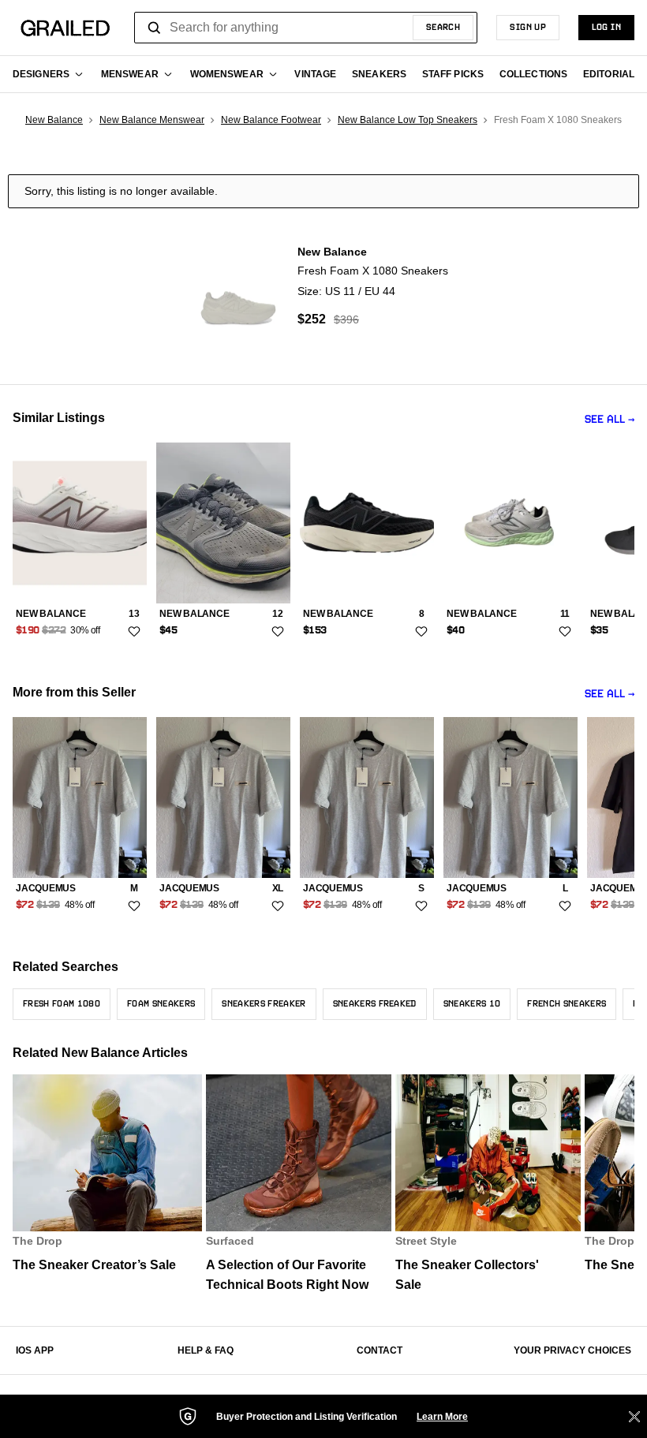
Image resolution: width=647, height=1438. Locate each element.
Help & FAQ (206, 1350)
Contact (379, 1350)
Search (443, 28)
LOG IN (606, 28)
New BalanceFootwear (271, 119)
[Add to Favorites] (134, 632)
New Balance (54, 119)
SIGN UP (528, 28)
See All (605, 420)
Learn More (442, 1416)
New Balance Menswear (151, 119)
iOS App (35, 1350)
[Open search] (155, 27)
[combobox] (305, 27)
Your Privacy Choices (572, 1350)
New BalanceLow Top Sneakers (407, 119)
